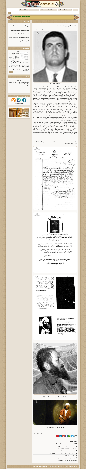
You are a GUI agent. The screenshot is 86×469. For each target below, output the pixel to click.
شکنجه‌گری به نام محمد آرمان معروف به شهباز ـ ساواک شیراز (64, 443)
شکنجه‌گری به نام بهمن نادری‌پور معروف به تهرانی (66, 448)
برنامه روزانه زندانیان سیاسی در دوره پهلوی (68, 451)
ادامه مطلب (11, 72)
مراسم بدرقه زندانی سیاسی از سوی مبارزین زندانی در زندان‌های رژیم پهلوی (62, 453)
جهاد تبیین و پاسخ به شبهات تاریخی (50, 9)
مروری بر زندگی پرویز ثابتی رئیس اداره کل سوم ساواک (66, 458)
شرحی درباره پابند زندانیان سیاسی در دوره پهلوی (67, 446)
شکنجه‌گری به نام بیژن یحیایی (70, 455)
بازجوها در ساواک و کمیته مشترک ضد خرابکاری (67, 460)
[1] (49, 134)
